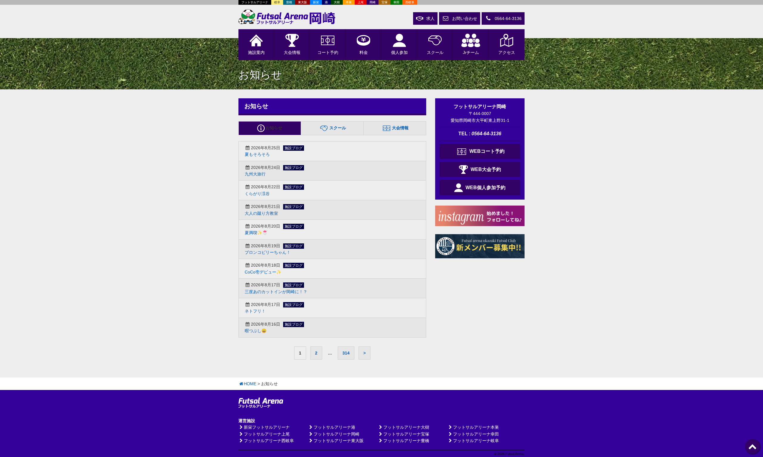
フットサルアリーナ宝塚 (406, 434)
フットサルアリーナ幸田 (476, 434)
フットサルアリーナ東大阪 (339, 440)
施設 (256, 52)
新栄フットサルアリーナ (267, 427)
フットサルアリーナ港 (334, 427)
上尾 (361, 2)
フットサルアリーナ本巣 (476, 427)
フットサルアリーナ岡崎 (336, 434)
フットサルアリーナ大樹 (406, 427)
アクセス (506, 52)
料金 (363, 52)
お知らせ (274, 127)
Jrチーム (471, 52)
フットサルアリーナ (254, 2)
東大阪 (302, 2)
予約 (327, 52)
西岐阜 (409, 2)
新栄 (316, 2)
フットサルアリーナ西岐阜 (269, 440)
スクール (435, 52)
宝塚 (384, 2)
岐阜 (277, 2)
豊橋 (289, 2)
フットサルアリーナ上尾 (267, 434)
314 (346, 353)
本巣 (349, 2)
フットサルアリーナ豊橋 (406, 440)
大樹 (337, 2)
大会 (292, 52)
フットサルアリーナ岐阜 (476, 440)
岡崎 (373, 2)
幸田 (396, 2)
